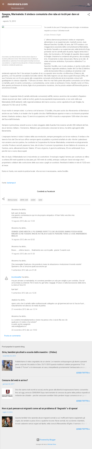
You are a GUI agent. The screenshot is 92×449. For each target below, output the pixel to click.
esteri (33, 200)
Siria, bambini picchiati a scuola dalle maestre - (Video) (29, 352)
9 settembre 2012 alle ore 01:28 (24, 270)
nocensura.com (18, 4)
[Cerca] (88, 5)
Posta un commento (12, 336)
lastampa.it (11, 183)
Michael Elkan (52, 444)
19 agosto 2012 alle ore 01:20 (23, 254)
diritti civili (24, 200)
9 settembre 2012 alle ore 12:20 (24, 293)
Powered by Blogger (47, 440)
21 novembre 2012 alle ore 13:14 (24, 309)
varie (40, 200)
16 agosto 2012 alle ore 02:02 (23, 239)
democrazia (12, 200)
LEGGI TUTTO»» (83, 373)
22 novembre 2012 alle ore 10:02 (24, 330)
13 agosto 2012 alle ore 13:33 (23, 221)
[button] (88, 15)
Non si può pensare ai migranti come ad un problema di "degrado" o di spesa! (40, 408)
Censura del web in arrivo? (15, 380)
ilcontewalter (17, 277)
